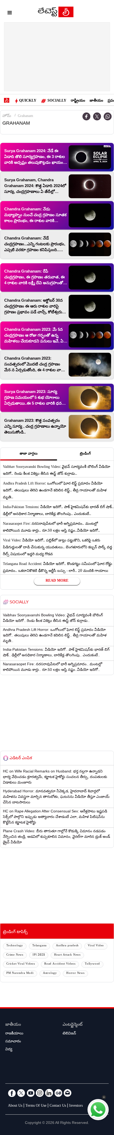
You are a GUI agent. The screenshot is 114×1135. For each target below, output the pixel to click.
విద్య (8, 1050)
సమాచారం (13, 1042)
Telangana (39, 946)
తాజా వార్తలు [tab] (29, 454)
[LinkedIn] (49, 1093)
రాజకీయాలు (14, 1034)
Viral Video (96, 946)
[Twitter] (97, 116)
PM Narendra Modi (20, 973)
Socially (56, 101)
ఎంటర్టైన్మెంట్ (72, 1025)
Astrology (50, 973)
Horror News (75, 973)
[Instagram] (40, 1093)
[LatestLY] (55, 13)
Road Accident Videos (60, 964)
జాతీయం (96, 101)
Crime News (14, 955)
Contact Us (58, 1106)
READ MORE (57, 581)
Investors (76, 1106)
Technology (14, 946)
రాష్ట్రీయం (78, 101)
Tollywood (92, 964)
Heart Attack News (67, 955)
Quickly (27, 101)
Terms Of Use (35, 1106)
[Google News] (58, 1093)
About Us (15, 1106)
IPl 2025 (39, 955)
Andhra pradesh (67, 946)
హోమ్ (6, 116)
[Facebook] (86, 116)
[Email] (68, 1093)
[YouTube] (30, 1093)
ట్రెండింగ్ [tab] (85, 454)
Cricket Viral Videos (20, 964)
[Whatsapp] (108, 116)
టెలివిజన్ (69, 1034)
